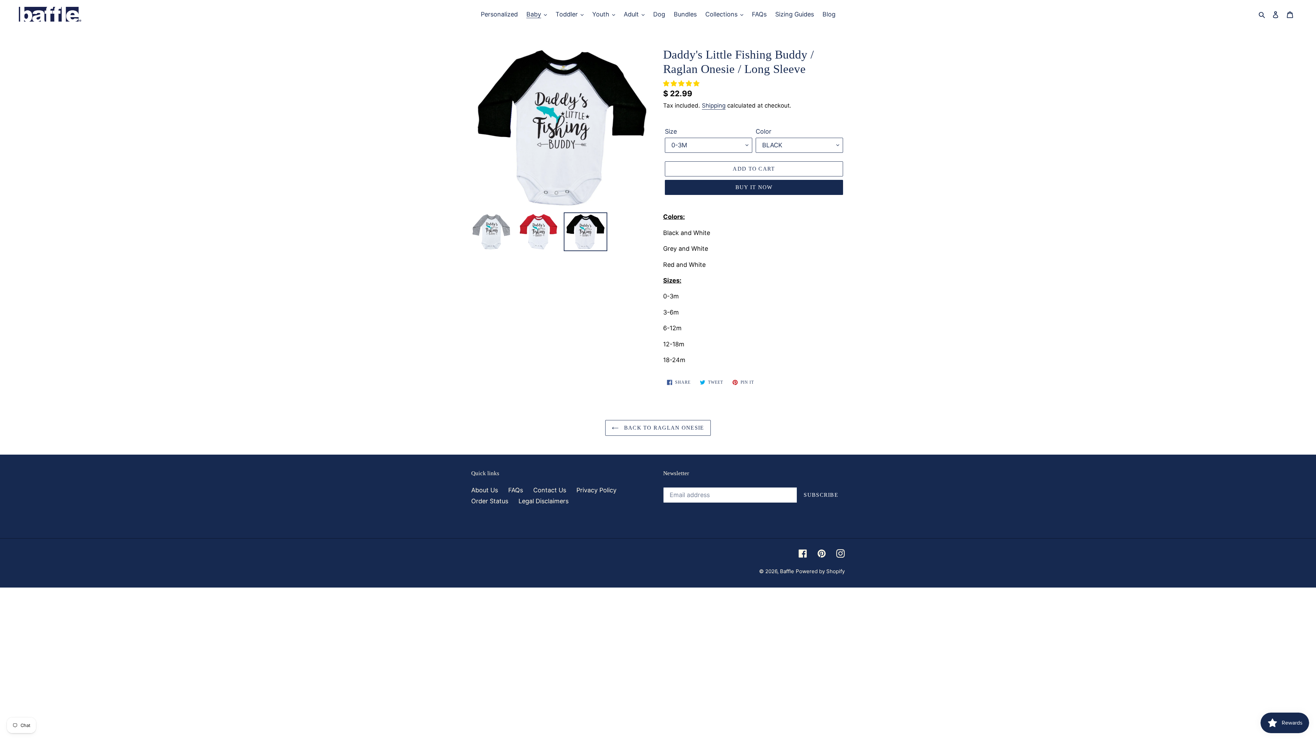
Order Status (489, 501)
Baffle (787, 571)
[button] (682, 83)
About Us (484, 490)
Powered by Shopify (820, 571)
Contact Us (549, 490)
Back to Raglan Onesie (663, 428)
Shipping (714, 105)
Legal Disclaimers (544, 501)
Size (671, 131)
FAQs (515, 490)
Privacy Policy (596, 490)
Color (763, 131)
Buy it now (754, 187)
